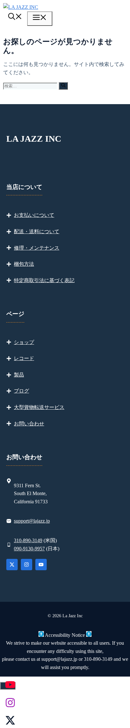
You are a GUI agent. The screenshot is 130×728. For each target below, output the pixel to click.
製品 (19, 374)
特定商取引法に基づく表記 (44, 280)
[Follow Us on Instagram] (26, 564)
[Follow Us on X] (12, 564)
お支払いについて (34, 215)
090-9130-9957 (29, 548)
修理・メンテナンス (36, 248)
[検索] (63, 85)
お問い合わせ (29, 423)
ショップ (24, 342)
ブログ (21, 391)
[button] (15, 17)
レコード (24, 358)
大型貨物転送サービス (39, 407)
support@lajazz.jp (32, 521)
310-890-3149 (28, 540)
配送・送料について (36, 231)
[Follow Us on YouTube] (41, 564)
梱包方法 (24, 264)
